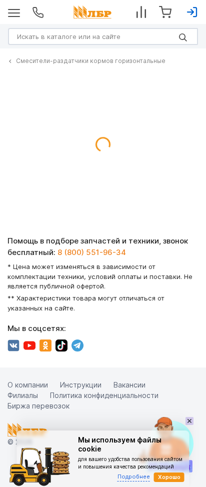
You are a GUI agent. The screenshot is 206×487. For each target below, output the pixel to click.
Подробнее (134, 476)
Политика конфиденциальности (104, 395)
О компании (28, 384)
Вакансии (130, 384)
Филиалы (23, 395)
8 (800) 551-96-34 (92, 252)
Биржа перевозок (39, 406)
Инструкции (81, 384)
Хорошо (169, 477)
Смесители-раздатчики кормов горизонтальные (91, 60)
